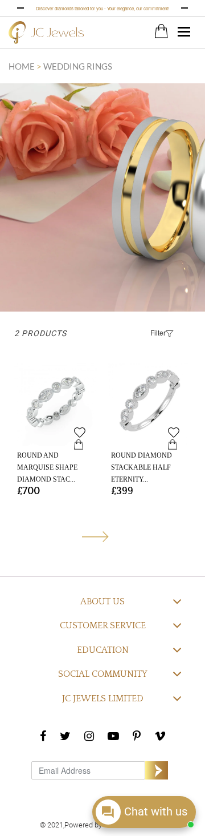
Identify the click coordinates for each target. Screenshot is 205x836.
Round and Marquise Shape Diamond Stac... (47, 467)
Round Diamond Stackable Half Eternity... (141, 467)
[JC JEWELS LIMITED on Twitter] (65, 735)
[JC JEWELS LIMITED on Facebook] (43, 735)
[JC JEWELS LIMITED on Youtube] (113, 735)
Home (22, 66)
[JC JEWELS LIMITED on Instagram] (89, 735)
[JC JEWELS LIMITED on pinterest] (137, 735)
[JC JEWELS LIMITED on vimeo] (160, 735)
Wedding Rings (77, 66)
